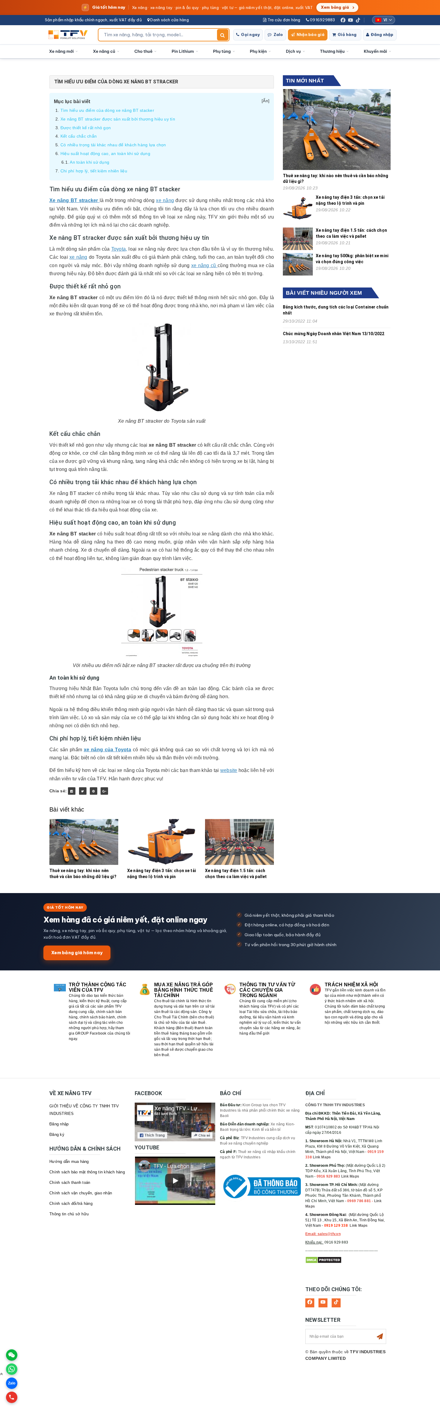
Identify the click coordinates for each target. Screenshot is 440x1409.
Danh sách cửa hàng (169, 19)
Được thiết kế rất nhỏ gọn (85, 127)
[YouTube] (350, 20)
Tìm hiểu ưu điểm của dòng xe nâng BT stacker (107, 110)
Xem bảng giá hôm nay (77, 952)
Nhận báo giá (310, 34)
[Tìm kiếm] (222, 34)
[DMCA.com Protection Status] (323, 1260)
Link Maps (322, 1157)
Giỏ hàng (347, 34)
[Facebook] (343, 20)
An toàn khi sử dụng (89, 162)
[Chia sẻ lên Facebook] (71, 791)
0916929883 (322, 19)
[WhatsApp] (11, 1369)
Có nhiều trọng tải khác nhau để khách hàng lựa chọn (113, 144)
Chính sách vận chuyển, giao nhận (80, 1193)
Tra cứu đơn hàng (283, 19)
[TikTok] (358, 20)
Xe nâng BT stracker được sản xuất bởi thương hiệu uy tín (117, 119)
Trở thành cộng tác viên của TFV (98, 987)
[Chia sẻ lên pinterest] (93, 791)
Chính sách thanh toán (69, 1182)
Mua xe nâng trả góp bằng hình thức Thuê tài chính (183, 990)
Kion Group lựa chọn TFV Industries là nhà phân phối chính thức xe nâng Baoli (260, 1110)
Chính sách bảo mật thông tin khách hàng (87, 1172)
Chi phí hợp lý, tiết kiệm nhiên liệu (93, 170)
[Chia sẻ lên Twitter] (83, 791)
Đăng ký (56, 1134)
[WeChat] (11, 1355)
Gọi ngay (250, 34)
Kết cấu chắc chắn (78, 136)
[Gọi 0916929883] (11, 1397)
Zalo (278, 34)
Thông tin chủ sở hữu (69, 1214)
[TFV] (69, 35)
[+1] (104, 791)
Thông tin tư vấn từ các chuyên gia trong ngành (267, 990)
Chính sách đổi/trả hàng (70, 1203)
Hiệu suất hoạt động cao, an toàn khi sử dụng (105, 153)
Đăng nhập (382, 34)
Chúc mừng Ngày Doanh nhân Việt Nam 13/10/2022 (333, 333)
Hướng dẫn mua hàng (69, 1161)
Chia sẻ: (58, 790)
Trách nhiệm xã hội (351, 984)
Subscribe (380, 1336)
